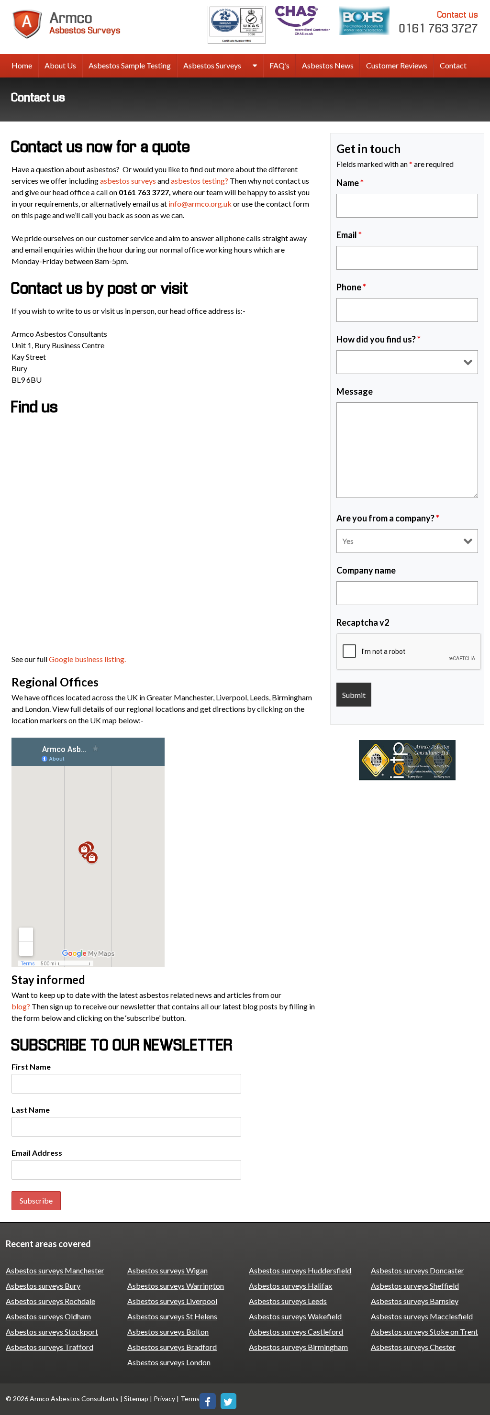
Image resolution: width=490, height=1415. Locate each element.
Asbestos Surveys (212, 65)
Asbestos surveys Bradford (172, 1346)
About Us (60, 65)
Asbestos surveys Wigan (167, 1270)
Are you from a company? (387, 518)
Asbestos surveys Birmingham (298, 1346)
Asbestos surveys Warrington (175, 1285)
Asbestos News (328, 65)
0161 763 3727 (439, 22)
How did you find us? (378, 339)
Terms (190, 1398)
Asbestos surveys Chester (413, 1346)
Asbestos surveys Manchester (55, 1270)
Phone (351, 287)
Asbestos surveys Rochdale (50, 1300)
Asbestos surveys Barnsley (414, 1300)
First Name (31, 1066)
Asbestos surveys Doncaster (417, 1270)
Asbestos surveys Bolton (168, 1331)
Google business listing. (88, 658)
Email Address (36, 1152)
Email (349, 235)
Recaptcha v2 (362, 622)
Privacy (164, 1398)
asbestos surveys (128, 180)
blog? (20, 1006)
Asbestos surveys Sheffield (415, 1285)
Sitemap (136, 1398)
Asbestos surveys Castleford (296, 1331)
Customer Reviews (396, 65)
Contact (453, 65)
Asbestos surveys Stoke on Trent (424, 1331)
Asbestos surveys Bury (43, 1285)
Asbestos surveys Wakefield (295, 1316)
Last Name (30, 1109)
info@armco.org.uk (200, 203)
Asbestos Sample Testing (130, 65)
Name (350, 182)
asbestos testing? (199, 180)
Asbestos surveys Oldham (48, 1316)
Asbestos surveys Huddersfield (300, 1270)
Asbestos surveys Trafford (49, 1346)
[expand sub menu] (255, 66)
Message (354, 391)
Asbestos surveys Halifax (290, 1285)
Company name (366, 570)
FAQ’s (279, 65)
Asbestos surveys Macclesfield (422, 1316)
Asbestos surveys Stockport (52, 1331)
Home (21, 65)
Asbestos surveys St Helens (172, 1316)
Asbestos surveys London (169, 1362)
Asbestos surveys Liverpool (172, 1300)
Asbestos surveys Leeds (288, 1300)
